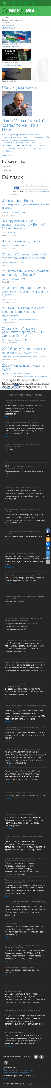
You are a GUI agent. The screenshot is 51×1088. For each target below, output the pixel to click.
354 (18, 185)
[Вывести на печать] (20, 3)
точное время (8, 25)
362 (27, 188)
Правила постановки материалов (18, 1070)
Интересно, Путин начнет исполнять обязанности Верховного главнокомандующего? (21, 626)
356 (29, 185)
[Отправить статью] (15, 3)
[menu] (4, 3)
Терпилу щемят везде (14, 601)
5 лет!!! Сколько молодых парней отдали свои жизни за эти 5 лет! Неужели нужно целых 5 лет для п (25, 735)
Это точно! (9, 449)
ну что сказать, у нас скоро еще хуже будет (24, 536)
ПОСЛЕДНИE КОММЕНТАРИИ (26, 395)
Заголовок (28, 191)
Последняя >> (42, 188)
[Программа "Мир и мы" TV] (37, 3)
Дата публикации (42, 191)
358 (40, 185)
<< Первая (9, 185)
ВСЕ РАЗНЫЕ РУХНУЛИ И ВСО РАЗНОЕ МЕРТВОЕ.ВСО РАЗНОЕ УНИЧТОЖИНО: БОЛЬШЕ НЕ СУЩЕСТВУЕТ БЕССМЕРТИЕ (23, 776)
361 (22, 188)
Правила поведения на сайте (16, 1072)
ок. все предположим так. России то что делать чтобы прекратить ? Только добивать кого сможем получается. (25, 692)
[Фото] (31, 3)
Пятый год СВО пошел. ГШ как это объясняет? (25, 795)
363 (33, 188)
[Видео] (26, 3)
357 (34, 185)
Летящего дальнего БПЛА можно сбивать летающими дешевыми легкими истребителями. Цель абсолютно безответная (23, 409)
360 (16, 188)
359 (45, 185)
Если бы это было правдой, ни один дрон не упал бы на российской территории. (24, 579)
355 (23, 185)
